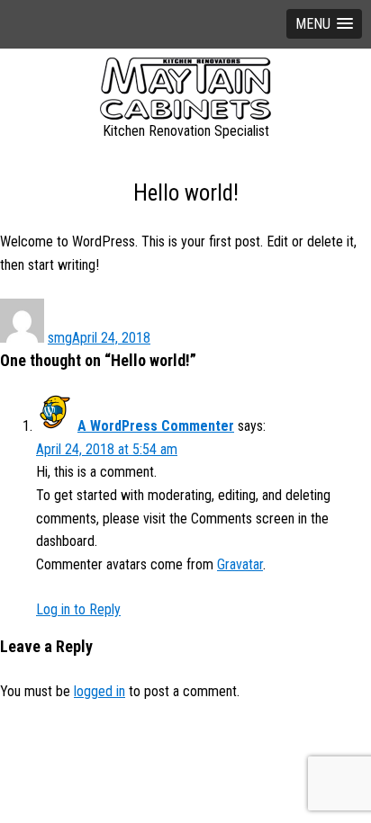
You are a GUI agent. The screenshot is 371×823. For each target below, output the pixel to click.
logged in (99, 691)
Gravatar (240, 564)
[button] (324, 24)
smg (60, 337)
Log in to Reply (78, 609)
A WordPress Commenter (155, 425)
